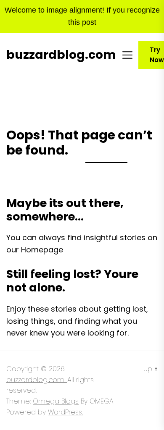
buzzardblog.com (61, 55)
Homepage (42, 249)
